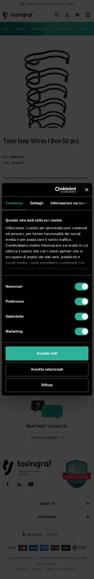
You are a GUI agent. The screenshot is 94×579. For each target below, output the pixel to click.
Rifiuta (47, 385)
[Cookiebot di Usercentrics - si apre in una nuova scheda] (57, 190)
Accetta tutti (47, 353)
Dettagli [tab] (36, 203)
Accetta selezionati (47, 369)
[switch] (81, 301)
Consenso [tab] (14, 203)
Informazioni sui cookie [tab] (70, 203)
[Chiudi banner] (86, 190)
